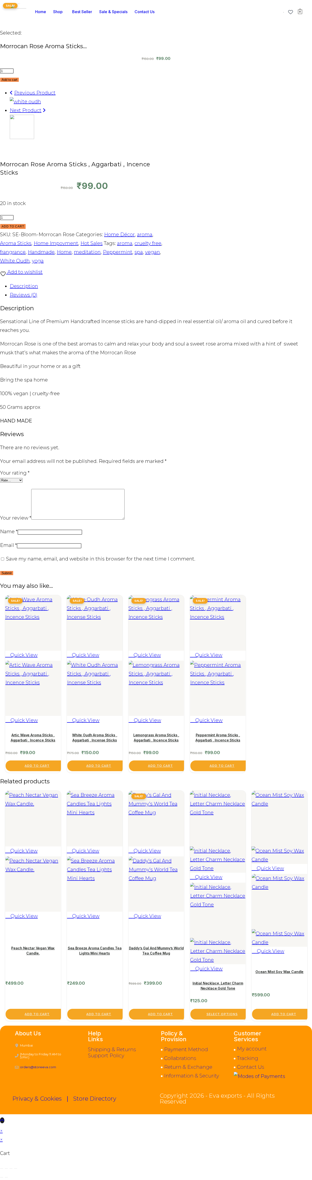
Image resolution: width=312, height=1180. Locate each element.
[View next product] (44, 110)
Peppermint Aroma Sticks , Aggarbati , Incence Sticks (217, 737)
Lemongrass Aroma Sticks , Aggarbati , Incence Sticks (156, 737)
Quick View (23, 655)
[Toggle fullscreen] (6, 1168)
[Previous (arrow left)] (1, 1177)
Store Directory (94, 1098)
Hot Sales (91, 243)
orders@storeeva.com (38, 1067)
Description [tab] (24, 286)
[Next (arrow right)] (6, 1177)
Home (40, 11)
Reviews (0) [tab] (23, 295)
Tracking (247, 1058)
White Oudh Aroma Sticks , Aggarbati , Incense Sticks (94, 737)
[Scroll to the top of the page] (2, 1120)
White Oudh (15, 261)
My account (252, 1049)
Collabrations (180, 1058)
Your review (15, 518)
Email (8, 545)
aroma (144, 234)
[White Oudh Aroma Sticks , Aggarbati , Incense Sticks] (25, 101)
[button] (59, 12)
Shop (58, 11)
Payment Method (186, 1049)
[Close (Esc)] (15, 1168)
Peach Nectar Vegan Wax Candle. (33, 950)
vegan (152, 252)
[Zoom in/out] (1, 1168)
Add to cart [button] (37, 766)
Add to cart (9, 80)
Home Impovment (56, 243)
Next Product (25, 110)
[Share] (11, 1168)
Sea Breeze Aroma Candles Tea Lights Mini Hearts (95, 950)
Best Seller (82, 11)
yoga (38, 261)
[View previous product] (11, 93)
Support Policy (106, 1055)
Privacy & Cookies (37, 1098)
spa (139, 252)
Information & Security (191, 1076)
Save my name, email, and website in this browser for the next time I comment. (100, 559)
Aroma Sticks (15, 243)
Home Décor (119, 234)
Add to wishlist (24, 272)
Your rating (14, 472)
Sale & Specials (113, 11)
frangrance (13, 252)
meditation (87, 252)
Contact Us (145, 11)
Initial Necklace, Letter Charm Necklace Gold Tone (218, 985)
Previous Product (35, 93)
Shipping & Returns (112, 1049)
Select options (222, 1014)
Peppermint (117, 252)
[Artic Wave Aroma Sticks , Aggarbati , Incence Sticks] (22, 137)
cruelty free (148, 243)
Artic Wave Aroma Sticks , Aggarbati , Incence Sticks (33, 737)
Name (9, 531)
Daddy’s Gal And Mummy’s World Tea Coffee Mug (156, 950)
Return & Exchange (188, 1067)
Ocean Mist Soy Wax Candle (279, 972)
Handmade (41, 252)
